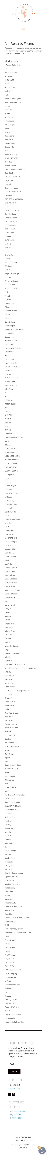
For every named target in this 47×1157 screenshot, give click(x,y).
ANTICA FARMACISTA (13, 102)
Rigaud (7, 757)
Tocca (7, 944)
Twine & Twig (10, 962)
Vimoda (8, 988)
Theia (7, 936)
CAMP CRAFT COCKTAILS (14, 169)
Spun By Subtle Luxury (14, 873)
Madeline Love (10, 553)
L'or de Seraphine (12, 460)
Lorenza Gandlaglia (12, 519)
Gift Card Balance (17, 1111)
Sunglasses (9, 910)
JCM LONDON (10, 404)
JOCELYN (8, 415)
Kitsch (7, 445)
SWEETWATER (10, 921)
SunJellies (9, 914)
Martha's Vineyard (12, 594)
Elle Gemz (9, 266)
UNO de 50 (9, 981)
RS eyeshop (9, 780)
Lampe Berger (10, 486)
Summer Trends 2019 (13, 906)
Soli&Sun (8, 854)
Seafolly (8, 824)
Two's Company (11, 973)
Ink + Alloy (9, 389)
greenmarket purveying (14, 329)
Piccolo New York (11, 724)
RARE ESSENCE (11, 742)
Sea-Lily (8, 821)
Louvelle (8, 523)
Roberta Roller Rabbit (13, 765)
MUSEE (7, 657)
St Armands (9, 880)
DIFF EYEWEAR (10, 229)
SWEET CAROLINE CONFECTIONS (18, 918)
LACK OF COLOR (11, 471)
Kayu (7, 441)
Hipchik (8, 370)
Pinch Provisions (11, 728)
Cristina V (8, 206)
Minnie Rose (10, 631)
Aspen (7, 113)
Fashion (8, 292)
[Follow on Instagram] (13, 1094)
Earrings (8, 244)
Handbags (9, 344)
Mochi (7, 642)
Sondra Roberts (11, 858)
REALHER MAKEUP (12, 746)
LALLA (7, 478)
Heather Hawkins (11, 363)
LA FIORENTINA (11, 467)
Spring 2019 (9, 869)
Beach (7, 132)
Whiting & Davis (11, 999)
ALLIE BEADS (10, 87)
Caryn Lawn (9, 180)
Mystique (8, 661)
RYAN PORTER (10, 787)
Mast (7, 601)
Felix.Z (7, 296)
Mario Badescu (11, 579)
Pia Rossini (9, 720)
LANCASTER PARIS (12, 493)
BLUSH (7, 151)
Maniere (8, 560)
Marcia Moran (10, 571)
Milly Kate (9, 627)
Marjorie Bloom (11, 582)
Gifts (6, 318)
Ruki (6, 783)
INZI (6, 393)
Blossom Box (10, 147)
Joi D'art (8, 419)
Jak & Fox (8, 400)
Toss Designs (10, 947)
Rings (7, 761)
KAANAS (8, 430)
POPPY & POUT (11, 735)
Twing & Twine (11, 966)
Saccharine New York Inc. (15, 795)
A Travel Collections (12, 65)
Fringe (7, 307)
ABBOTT (8, 69)
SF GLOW (8, 836)
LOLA (7, 515)
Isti (6, 396)
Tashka (7, 925)
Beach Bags (9, 136)
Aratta (7, 106)
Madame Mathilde (12, 549)
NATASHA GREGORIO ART (15, 664)
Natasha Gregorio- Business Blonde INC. (21, 668)
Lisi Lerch (8, 508)
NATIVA (8, 672)
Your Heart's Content (13, 1014)
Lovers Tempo (10, 530)
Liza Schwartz (10, 512)
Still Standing (10, 888)
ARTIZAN (8, 110)
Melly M (8, 609)
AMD (7, 95)
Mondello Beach (11, 646)
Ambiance (9, 91)
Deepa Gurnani (11, 225)
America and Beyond (13, 98)
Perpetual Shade (11, 713)
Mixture (8, 638)
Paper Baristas (10, 705)
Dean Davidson (11, 218)
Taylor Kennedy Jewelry (14, 929)
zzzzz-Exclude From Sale (14, 1022)
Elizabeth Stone (11, 262)
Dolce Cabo (9, 232)
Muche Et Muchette (12, 653)
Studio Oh (9, 891)
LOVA (7, 527)
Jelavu (7, 407)
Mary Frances (10, 597)
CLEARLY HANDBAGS (13, 191)
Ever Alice (9, 277)
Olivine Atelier (10, 698)
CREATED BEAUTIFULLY (14, 199)
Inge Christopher (11, 385)
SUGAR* (8, 895)
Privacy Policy (16, 1118)
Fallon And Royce (11, 288)
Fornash (8, 299)
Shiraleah (8, 843)
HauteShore (9, 359)
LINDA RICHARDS (11, 504)
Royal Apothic (10, 776)
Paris (7, 709)
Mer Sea (8, 616)
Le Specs (8, 497)
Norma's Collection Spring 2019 (17, 690)
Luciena (8, 545)
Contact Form (14, 1089)
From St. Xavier (11, 311)
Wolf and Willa (10, 1003)
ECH (6, 251)
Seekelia (8, 832)
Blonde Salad (10, 143)
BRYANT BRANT (11, 165)
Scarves (8, 813)
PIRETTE (8, 731)
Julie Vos (8, 422)
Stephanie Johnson (12, 884)
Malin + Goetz (10, 556)
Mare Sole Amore (12, 575)
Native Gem (9, 675)
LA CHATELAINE (11, 463)
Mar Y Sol (8, 564)
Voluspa (8, 996)
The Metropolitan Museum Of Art (18, 932)
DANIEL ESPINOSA (12, 210)
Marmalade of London (14, 590)
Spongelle (9, 862)
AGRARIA (8, 76)
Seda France (10, 828)
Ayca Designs (10, 124)
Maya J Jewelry (10, 605)
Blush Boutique (11, 154)
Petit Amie (9, 716)
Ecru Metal (9, 255)
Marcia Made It (11, 568)
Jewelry (7, 411)
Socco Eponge (10, 851)
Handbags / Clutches (13, 348)
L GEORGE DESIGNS (12, 456)
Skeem (7, 847)
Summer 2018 (10, 903)
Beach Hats (9, 139)
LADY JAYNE (9, 474)
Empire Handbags (12, 273)
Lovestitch (9, 534)
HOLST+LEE (9, 374)
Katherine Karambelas (14, 437)
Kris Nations (10, 452)
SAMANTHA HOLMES (13, 806)
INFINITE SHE (10, 381)
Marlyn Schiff (10, 586)
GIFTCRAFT (9, 314)
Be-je (7, 128)
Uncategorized (10, 977)
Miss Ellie (8, 635)
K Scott (7, 426)
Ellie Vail (8, 270)
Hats (6, 355)
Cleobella (8, 195)
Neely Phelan (10, 687)
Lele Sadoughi (10, 501)
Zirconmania (10, 1018)
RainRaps (8, 739)
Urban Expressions (12, 985)
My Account (15, 1115)
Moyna (7, 649)
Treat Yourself (10, 955)
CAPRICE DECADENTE (13, 177)
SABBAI (7, 791)
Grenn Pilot (9, 333)
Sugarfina (8, 899)
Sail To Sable (10, 798)
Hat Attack (9, 352)
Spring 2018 (9, 865)
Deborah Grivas (11, 221)
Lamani (8, 482)
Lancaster (9, 489)
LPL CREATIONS (11, 538)
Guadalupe (9, 337)
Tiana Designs (10, 940)
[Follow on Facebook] (9, 1094)
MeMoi (7, 612)
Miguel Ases (9, 623)
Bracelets (8, 162)
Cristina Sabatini (11, 203)
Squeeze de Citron (12, 877)
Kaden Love (9, 433)
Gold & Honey (10, 322)
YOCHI (7, 1011)
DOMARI (8, 236)
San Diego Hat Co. (12, 810)
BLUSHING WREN (11, 158)
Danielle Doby (10, 214)
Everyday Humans (12, 281)
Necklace (8, 679)
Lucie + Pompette (12, 541)
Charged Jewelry (11, 188)
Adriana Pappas (11, 72)
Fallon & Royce (10, 285)
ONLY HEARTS (10, 702)
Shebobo (8, 839)
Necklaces (9, 683)
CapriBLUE (9, 173)
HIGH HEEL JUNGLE (12, 366)
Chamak (8, 184)
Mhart (7, 620)
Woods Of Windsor (12, 1007)
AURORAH (9, 117)
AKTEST (8, 83)
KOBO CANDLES (11, 448)
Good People (10, 325)
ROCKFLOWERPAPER (13, 769)
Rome (7, 772)
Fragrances (9, 303)
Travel (7, 951)
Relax (7, 750)
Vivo (6, 992)
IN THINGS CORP (11, 378)
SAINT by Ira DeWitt (12, 802)
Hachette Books (11, 340)
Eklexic (7, 259)
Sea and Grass (10, 817)
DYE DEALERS (10, 240)
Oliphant (8, 694)
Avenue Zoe (9, 121)
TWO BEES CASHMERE (13, 970)
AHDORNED (9, 80)
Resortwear (9, 754)
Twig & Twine (10, 959)
